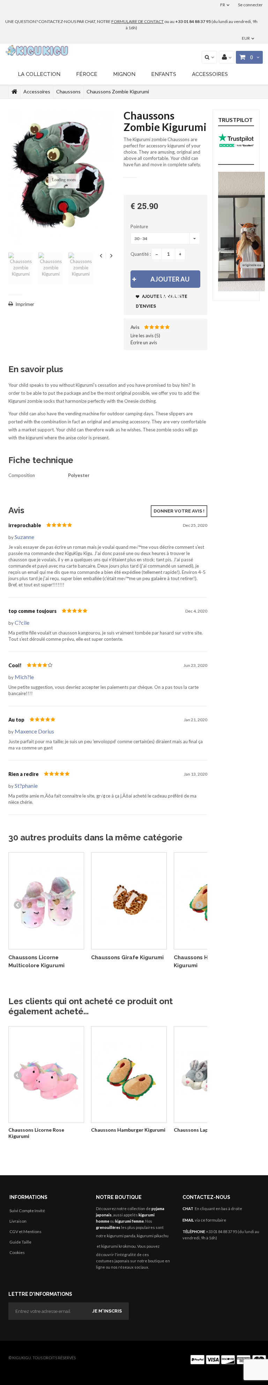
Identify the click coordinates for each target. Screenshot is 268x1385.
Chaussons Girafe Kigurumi (127, 957)
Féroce (86, 74)
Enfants (163, 74)
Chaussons (68, 91)
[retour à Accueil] (14, 92)
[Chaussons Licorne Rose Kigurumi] (46, 1074)
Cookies (17, 1252)
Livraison (18, 1221)
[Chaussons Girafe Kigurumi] (129, 900)
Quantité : (141, 254)
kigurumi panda (121, 1235)
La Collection (39, 74)
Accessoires (210, 74)
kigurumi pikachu (153, 1235)
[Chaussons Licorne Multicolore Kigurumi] (46, 900)
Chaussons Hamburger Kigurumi (128, 1130)
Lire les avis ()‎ (145, 335)
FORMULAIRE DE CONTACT (137, 21)
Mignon (124, 74)
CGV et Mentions (25, 1231)
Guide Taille (20, 1242)
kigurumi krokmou (118, 1246)
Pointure (140, 226)
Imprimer (24, 304)
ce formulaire (213, 1220)
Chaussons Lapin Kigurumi (204, 1130)
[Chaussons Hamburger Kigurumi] (129, 1074)
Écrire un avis (144, 342)
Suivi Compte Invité (27, 1210)
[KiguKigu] (37, 50)
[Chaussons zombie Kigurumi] (20, 268)
